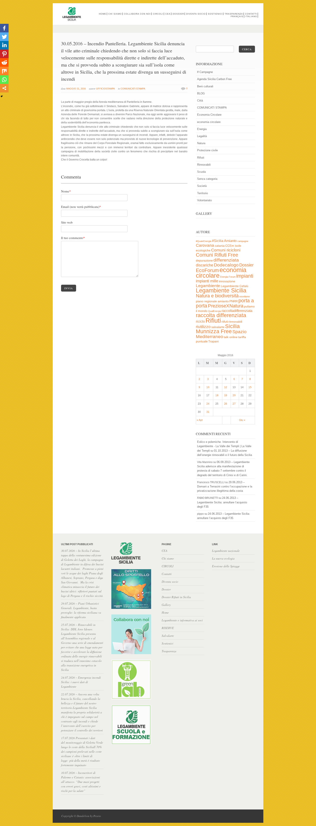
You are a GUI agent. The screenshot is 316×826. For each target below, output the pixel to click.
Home (102, 14)
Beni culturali (205, 86)
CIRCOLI (158, 14)
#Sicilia (217, 241)
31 (207, 411)
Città (200, 100)
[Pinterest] (4, 54)
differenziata (226, 259)
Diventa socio (196, 14)
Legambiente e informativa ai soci (182, 620)
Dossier (178, 14)
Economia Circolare (209, 114)
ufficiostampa (105, 88)
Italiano (251, 16)
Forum (232, 276)
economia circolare (209, 122)
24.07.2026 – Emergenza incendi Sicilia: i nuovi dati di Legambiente (81, 681)
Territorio (202, 193)
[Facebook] (4, 28)
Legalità (202, 136)
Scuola (201, 171)
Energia (202, 129)
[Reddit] (4, 62)
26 (225, 403)
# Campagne (205, 72)
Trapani (213, 341)
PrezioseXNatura (225, 306)
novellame (244, 296)
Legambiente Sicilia (221, 290)
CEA (167, 14)
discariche (204, 265)
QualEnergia (214, 311)
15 (250, 387)
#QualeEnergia (203, 241)
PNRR (233, 301)
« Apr (200, 420)
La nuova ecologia (223, 558)
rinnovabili (235, 321)
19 (225, 395)
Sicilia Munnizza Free (218, 328)
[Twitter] (4, 36)
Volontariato (204, 200)
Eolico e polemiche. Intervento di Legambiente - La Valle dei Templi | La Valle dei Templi (224, 446)
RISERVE (168, 628)
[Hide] (1, 96)
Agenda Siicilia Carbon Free (214, 79)
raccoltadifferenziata (237, 311)
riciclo (200, 321)
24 (207, 403)
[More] (4, 88)
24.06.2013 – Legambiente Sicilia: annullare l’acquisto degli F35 (222, 502)
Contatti (251, 14)
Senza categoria (207, 178)
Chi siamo (115, 14)
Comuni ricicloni (225, 250)
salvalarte (217, 327)
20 (234, 395)
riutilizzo (203, 326)
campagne (242, 241)
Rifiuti (200, 157)
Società (202, 186)
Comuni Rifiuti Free (217, 255)
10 (207, 387)
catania (220, 245)
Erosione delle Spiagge (226, 566)
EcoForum (207, 270)
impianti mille (207, 281)
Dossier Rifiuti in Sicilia (176, 597)
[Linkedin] (4, 45)
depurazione (204, 260)
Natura (201, 143)
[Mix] (4, 71)
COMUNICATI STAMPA (133, 88)
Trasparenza (234, 14)
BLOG (201, 93)
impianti (244, 276)
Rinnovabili (204, 164)
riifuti (224, 321)
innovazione (227, 281)
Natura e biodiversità (217, 295)
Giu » (242, 420)
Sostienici (215, 14)
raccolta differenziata (221, 315)
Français (237, 16)
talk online (231, 337)
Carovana (205, 245)
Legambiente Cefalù (234, 286)
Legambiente (208, 285)
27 (234, 403)
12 (225, 387)
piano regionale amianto (212, 301)
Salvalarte (168, 636)
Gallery (166, 605)
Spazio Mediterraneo (221, 334)
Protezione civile (207, 150)
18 (216, 395)
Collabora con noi (137, 14)
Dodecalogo (226, 264)
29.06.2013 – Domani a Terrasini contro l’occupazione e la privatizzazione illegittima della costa (224, 486)
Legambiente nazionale (226, 551)
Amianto (230, 241)
